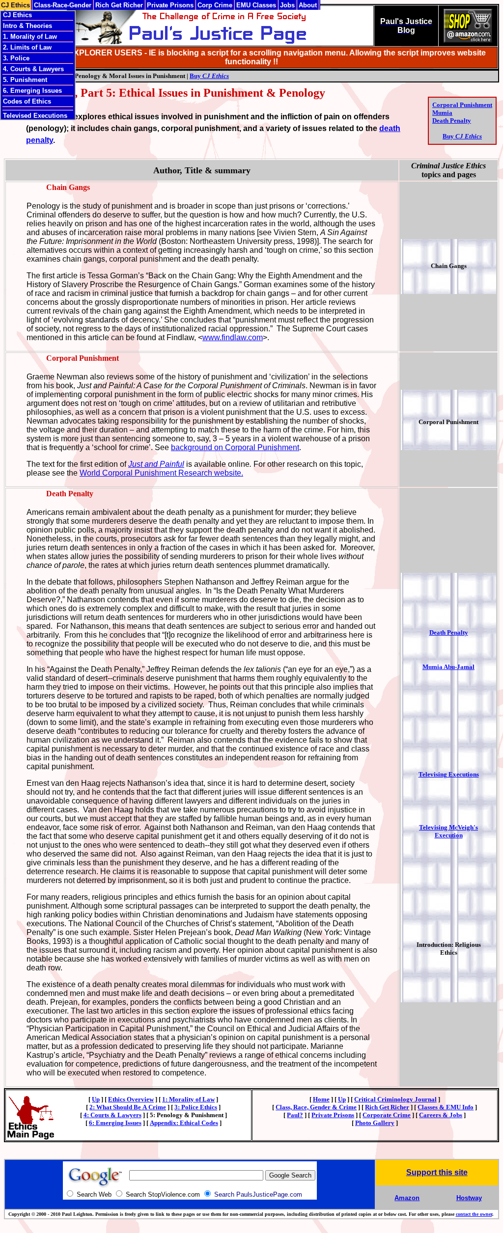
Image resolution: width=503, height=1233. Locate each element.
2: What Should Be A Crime (127, 1107)
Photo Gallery (374, 1122)
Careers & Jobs (440, 1115)
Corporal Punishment (462, 104)
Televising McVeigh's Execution (448, 831)
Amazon (406, 1198)
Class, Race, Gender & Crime (316, 1107)
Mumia (442, 112)
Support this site (437, 1172)
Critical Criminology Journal (395, 1099)
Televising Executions (449, 774)
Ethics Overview (131, 1099)
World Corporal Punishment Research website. (161, 473)
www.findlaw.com (232, 337)
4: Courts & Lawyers (112, 1115)
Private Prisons (332, 1115)
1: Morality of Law (188, 1099)
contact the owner (474, 1214)
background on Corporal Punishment (235, 447)
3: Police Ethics (195, 1107)
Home (321, 1099)
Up (96, 1099)
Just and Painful (156, 464)
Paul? (295, 1115)
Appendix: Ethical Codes (184, 1122)
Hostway (469, 1198)
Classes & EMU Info (446, 1107)
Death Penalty (451, 120)
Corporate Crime (387, 1115)
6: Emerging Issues (115, 1122)
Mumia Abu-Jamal (448, 666)
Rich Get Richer (387, 1107)
